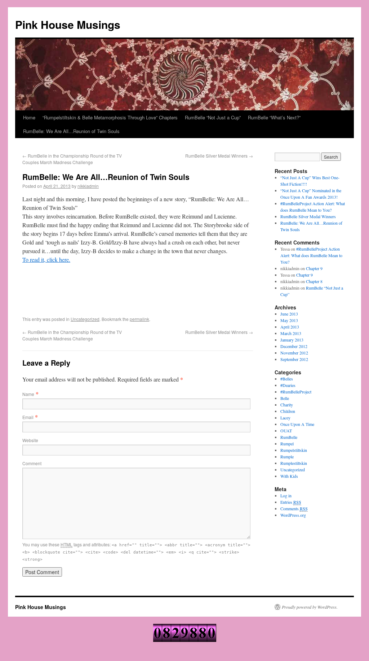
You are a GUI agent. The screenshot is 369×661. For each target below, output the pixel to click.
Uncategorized (85, 319)
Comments (294, 508)
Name (28, 394)
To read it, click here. (46, 259)
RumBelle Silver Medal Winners (219, 156)
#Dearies (287, 385)
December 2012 (293, 346)
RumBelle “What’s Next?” (274, 117)
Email (28, 417)
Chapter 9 (314, 268)
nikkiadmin (88, 186)
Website (30, 440)
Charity (286, 404)
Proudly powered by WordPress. (310, 607)
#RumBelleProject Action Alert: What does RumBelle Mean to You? (311, 255)
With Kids (289, 476)
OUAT (286, 430)
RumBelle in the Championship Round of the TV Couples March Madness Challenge (72, 159)
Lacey (285, 417)
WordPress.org (293, 515)
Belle (284, 398)
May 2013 (289, 320)
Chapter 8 (314, 281)
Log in (286, 495)
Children (287, 411)
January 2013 (291, 340)
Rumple (287, 456)
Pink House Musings (67, 24)
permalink (139, 319)
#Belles (286, 379)
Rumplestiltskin (293, 463)
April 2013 (289, 327)
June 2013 (289, 314)
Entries (290, 502)
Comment (31, 463)
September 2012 (294, 359)
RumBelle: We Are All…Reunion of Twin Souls (71, 131)
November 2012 (294, 353)
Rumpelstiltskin (293, 450)
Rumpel (287, 443)
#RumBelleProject (295, 392)
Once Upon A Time (297, 424)
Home (29, 117)
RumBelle (288, 437)
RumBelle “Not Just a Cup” (213, 117)
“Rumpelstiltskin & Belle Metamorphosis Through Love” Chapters (110, 117)
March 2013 (290, 333)
